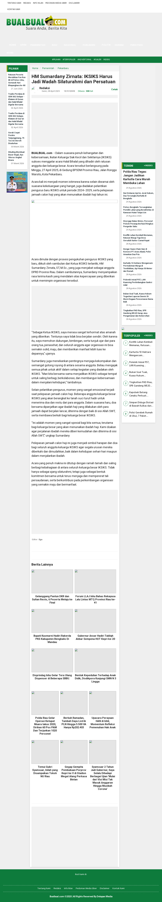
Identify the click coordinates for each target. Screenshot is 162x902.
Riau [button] (54, 45)
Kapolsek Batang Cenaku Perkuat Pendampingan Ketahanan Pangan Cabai (139, 394)
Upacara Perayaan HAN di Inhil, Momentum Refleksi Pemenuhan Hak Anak (103, 722)
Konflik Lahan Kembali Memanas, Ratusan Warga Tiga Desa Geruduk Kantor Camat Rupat (138, 238)
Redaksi (27, 3)
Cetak (114, 89)
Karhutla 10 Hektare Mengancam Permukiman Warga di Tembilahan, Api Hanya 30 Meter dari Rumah (141, 354)
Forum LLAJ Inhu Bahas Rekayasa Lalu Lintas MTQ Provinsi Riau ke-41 (95, 599)
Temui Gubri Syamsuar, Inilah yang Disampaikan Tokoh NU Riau (45, 771)
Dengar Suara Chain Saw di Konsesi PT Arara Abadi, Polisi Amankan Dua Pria (137, 252)
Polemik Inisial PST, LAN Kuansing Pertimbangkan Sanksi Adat (137, 282)
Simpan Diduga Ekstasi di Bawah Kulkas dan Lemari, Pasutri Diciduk (141, 404)
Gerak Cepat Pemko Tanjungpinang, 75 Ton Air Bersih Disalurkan (16, 138)
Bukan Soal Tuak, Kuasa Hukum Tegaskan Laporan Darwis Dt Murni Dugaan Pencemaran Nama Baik (140, 374)
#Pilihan (56, 59)
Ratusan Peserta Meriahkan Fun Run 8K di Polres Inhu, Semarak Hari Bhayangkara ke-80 (16, 80)
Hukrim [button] (119, 45)
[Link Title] (70, 879)
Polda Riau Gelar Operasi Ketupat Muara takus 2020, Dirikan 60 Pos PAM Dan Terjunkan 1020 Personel (45, 725)
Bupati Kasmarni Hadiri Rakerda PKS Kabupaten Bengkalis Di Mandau (52, 639)
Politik (106, 45)
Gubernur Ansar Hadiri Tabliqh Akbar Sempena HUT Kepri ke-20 (95, 637)
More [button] (10, 53)
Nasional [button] (70, 45)
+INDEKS (148, 165)
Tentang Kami (14, 3)
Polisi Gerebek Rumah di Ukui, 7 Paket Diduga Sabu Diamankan (141, 414)
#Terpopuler (69, 59)
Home (12, 45)
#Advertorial (84, 59)
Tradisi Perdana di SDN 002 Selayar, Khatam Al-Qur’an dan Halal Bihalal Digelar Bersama (16, 118)
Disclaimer (74, 3)
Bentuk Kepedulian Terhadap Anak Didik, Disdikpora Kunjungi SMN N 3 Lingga (95, 678)
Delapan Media (104, 896)
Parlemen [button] (89, 45)
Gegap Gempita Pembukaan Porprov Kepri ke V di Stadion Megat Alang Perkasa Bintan (74, 773)
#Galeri (97, 59)
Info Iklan (38, 3)
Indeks (106, 59)
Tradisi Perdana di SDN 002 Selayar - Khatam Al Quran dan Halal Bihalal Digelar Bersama (16, 99)
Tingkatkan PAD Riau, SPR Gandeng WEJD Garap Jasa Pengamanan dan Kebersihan (136, 313)
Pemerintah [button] (37, 45)
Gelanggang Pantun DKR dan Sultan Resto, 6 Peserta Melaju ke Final (52, 599)
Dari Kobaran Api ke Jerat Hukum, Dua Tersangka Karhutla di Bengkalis (138, 196)
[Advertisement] (74, 125)
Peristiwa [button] (136, 45)
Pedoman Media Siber (56, 3)
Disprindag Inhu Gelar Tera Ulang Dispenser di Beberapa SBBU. (52, 677)
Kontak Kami (13, 9)
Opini (23, 45)
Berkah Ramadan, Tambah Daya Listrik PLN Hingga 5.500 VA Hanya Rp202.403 (74, 722)
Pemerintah (48, 68)
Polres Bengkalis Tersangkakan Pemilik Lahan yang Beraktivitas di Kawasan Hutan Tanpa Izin (138, 210)
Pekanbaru (63, 68)
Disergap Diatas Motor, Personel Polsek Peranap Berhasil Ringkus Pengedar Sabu (138, 224)
